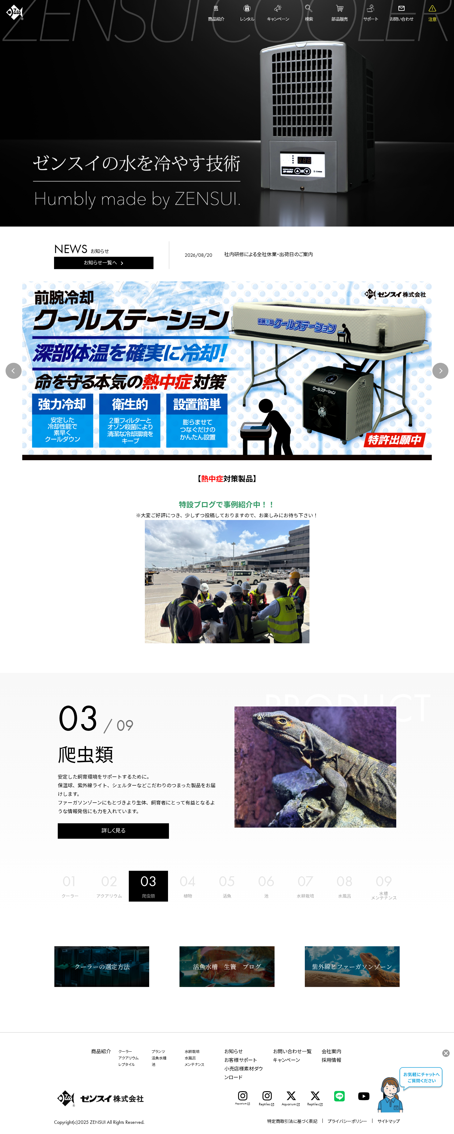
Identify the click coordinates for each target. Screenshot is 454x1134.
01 (70, 881)
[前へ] (14, 371)
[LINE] (339, 1096)
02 (109, 881)
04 (187, 881)
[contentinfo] (227, 1083)
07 (305, 881)
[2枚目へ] (232, 453)
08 (344, 881)
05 (227, 881)
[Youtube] (363, 1096)
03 (148, 881)
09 (384, 881)
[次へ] (440, 371)
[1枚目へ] (224, 453)
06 (266, 881)
